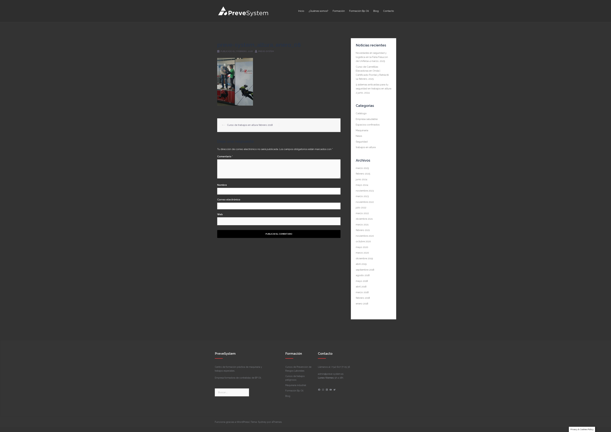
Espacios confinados (367, 124)
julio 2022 (361, 207)
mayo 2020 (362, 247)
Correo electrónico (228, 199)
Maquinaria (362, 130)
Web (220, 214)
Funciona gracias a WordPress (232, 422)
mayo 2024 (362, 185)
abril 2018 (361, 286)
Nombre (222, 185)
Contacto (388, 11)
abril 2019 (361, 264)
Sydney (262, 422)
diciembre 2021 (364, 218)
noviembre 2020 (365, 235)
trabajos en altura (366, 147)
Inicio (301, 11)
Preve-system (266, 51)
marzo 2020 (362, 252)
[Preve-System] (243, 10)
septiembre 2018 (365, 269)
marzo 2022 (362, 213)
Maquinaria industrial (295, 385)
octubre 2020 (363, 241)
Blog (376, 11)
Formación (339, 11)
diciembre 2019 (364, 258)
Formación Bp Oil (359, 11)
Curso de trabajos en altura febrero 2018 (250, 125)
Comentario (225, 156)
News (359, 136)
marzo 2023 (362, 196)
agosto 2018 (363, 275)
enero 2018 (362, 303)
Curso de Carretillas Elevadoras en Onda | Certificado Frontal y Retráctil (372, 70)
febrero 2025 (363, 173)
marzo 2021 (362, 224)
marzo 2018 (362, 292)
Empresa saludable (367, 119)
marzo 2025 (362, 168)
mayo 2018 (362, 281)
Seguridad (362, 141)
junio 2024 (361, 179)
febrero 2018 (363, 297)
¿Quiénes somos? (318, 11)
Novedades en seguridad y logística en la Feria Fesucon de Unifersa (372, 57)
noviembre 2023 (365, 190)
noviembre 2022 (365, 202)
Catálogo (361, 113)
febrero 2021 (363, 230)
